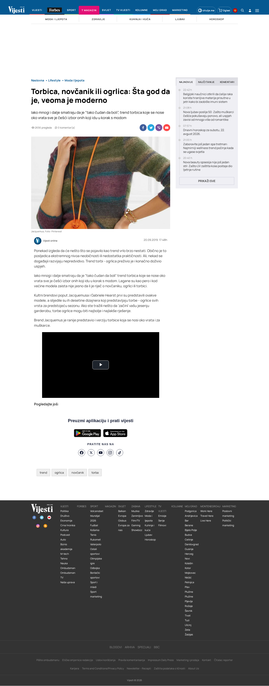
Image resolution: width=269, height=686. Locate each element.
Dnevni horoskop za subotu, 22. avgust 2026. (204, 132)
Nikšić (188, 577)
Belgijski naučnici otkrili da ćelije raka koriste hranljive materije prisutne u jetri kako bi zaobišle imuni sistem (208, 98)
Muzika (135, 511)
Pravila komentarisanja (131, 660)
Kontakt (206, 660)
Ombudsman (67, 568)
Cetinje (189, 539)
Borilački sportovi (95, 575)
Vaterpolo (95, 544)
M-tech (64, 553)
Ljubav (148, 534)
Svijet (122, 506)
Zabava (135, 506)
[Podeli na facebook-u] (143, 127)
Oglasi (226, 10)
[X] (91, 452)
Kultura (64, 530)
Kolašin (189, 563)
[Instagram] (110, 452)
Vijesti (64, 506)
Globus (122, 520)
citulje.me (208, 10)
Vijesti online (50, 240)
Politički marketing (228, 523)
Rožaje (189, 606)
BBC (157, 647)
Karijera (74, 668)
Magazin (110, 506)
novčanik (78, 473)
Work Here (206, 511)
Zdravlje (149, 511)
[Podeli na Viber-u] (158, 127)
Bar (187, 520)
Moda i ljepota (149, 518)
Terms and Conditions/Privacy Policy (103, 668)
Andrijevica (191, 515)
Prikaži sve (206, 181)
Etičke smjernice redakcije (77, 660)
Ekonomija (66, 520)
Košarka (94, 530)
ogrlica (59, 473)
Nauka (64, 563)
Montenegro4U (210, 506)
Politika (64, 511)
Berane (189, 525)
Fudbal (94, 525)
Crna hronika (67, 525)
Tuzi (187, 620)
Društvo (64, 515)
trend (43, 473)
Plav (187, 587)
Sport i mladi (94, 585)
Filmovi (162, 525)
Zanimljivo (137, 515)
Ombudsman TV (67, 575)
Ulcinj (188, 625)
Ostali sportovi (95, 551)
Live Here (205, 520)
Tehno (64, 558)
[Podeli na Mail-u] (166, 127)
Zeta (187, 629)
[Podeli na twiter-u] (150, 127)
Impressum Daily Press (161, 660)
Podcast (65, 534)
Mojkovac (190, 572)
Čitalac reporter (223, 660)
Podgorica (191, 511)
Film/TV (135, 520)
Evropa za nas (124, 528)
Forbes (81, 506)
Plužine (189, 591)
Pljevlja (189, 601)
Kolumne (177, 506)
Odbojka (95, 568)
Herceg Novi (189, 556)
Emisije (162, 515)
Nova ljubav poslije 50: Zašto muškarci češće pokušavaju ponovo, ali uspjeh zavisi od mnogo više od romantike (208, 115)
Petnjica (189, 582)
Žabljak (189, 634)
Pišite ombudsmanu (47, 660)
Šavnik (188, 610)
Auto (63, 539)
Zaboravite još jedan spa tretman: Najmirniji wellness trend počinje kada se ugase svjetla (208, 148)
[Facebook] (81, 452)
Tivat (187, 615)
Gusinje (189, 549)
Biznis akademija (66, 547)
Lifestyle (150, 506)
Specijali (144, 647)
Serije (161, 520)
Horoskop (150, 539)
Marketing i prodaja (188, 660)
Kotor (188, 568)
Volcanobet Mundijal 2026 (96, 515)
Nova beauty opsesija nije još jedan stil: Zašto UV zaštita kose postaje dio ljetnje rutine (207, 166)
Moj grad (191, 506)
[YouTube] (100, 452)
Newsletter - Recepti (139, 668)
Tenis (93, 534)
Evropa (122, 515)
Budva (188, 534)
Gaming (135, 525)
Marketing (229, 506)
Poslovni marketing (228, 513)
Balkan (122, 511)
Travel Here (206, 515)
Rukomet (95, 539)
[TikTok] (119, 452)
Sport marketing (96, 594)
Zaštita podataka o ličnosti (169, 668)
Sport (94, 506)
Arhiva (130, 647)
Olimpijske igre (96, 561)
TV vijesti (162, 509)
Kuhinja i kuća (149, 528)
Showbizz (136, 530)
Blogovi (116, 647)
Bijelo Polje (191, 530)
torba (95, 473)
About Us (193, 668)
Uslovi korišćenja (105, 660)
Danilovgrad (192, 544)
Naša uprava (67, 582)
